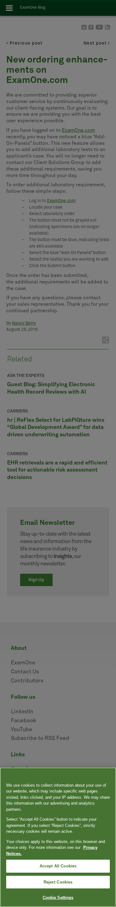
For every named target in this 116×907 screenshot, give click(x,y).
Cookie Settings (58, 897)
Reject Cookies (58, 882)
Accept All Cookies (58, 866)
